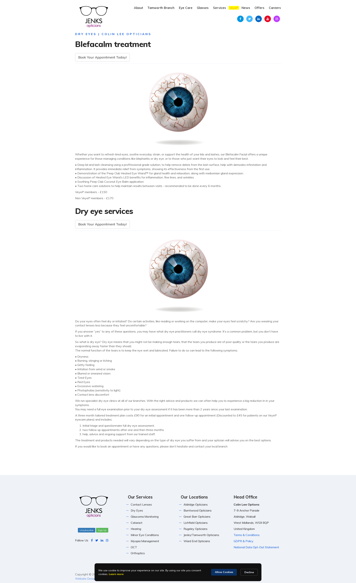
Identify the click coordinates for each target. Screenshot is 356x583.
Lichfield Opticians (196, 523)
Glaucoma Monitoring (145, 516)
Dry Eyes (137, 510)
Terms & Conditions (247, 535)
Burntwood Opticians (198, 510)
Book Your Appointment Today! (102, 57)
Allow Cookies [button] (224, 572)
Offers (259, 8)
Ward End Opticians (197, 541)
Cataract (136, 523)
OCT (134, 547)
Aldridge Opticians (196, 504)
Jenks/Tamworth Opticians (201, 535)
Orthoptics (138, 553)
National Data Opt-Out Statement (256, 547)
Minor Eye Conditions (145, 535)
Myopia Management (145, 541)
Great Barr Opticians (197, 516)
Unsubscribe (86, 530)
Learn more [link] (116, 574)
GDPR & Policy (243, 541)
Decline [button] (249, 572)
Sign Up (102, 530)
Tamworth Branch (160, 8)
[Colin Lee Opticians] (93, 16)
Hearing (136, 529)
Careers (275, 8)
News (246, 8)
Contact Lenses (141, 504)
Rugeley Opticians (195, 529)
